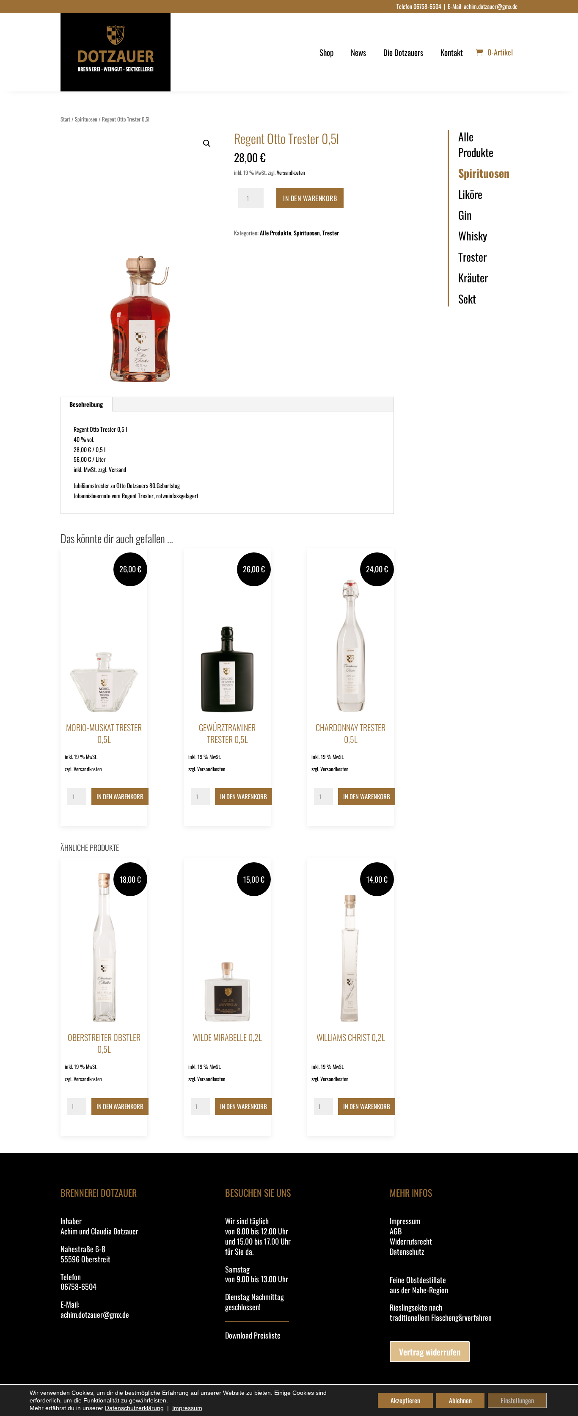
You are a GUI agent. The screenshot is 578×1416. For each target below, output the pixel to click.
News (358, 52)
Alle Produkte (275, 232)
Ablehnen (460, 1400)
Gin (464, 215)
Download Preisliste (253, 1335)
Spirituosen (86, 119)
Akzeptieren (405, 1400)
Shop (326, 52)
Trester (330, 232)
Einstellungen (517, 1400)
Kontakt (451, 52)
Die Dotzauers (403, 52)
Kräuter (473, 277)
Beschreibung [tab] (86, 404)
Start (65, 119)
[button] (207, 143)
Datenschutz (407, 1251)
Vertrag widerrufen (429, 1351)
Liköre (470, 194)
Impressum (405, 1220)
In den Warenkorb (310, 198)
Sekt (467, 298)
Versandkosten (291, 172)
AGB (396, 1231)
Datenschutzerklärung (134, 1408)
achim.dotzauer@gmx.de (490, 6)
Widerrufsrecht (411, 1241)
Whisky (472, 235)
